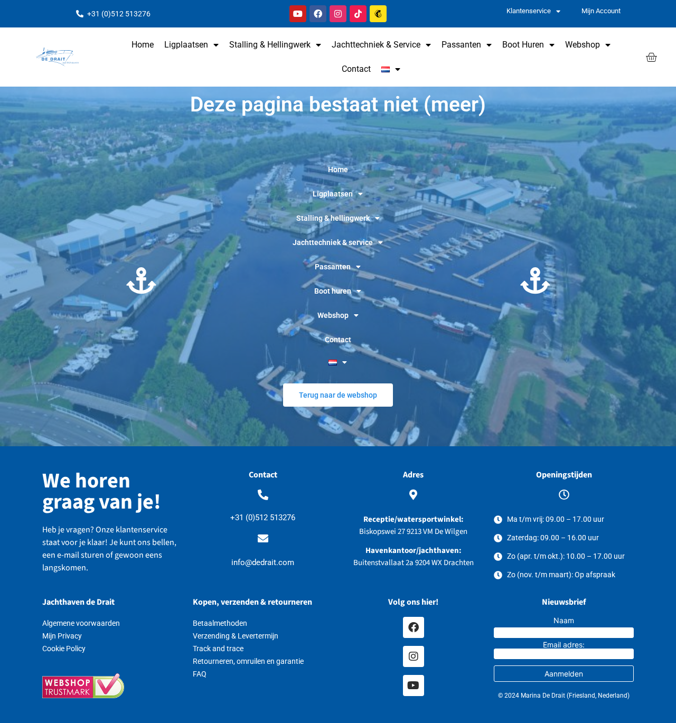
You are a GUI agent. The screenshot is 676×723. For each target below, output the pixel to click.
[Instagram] (338, 13)
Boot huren (523, 45)
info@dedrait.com (262, 562)
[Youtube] (297, 13)
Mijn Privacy (62, 636)
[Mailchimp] (378, 13)
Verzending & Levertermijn (235, 636)
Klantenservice (528, 11)
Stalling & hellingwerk (270, 45)
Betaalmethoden (220, 623)
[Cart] (651, 57)
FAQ (199, 674)
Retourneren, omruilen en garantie (248, 661)
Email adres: (564, 645)
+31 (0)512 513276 (262, 517)
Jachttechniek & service (376, 45)
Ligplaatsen (186, 45)
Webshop (582, 45)
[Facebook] (317, 13)
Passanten (461, 45)
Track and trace (218, 648)
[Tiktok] (358, 13)
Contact (356, 69)
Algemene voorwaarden (81, 623)
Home (143, 45)
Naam (563, 620)
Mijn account (601, 11)
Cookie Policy (64, 648)
